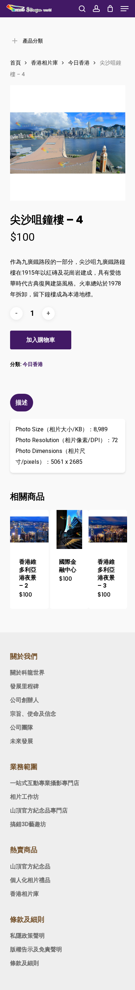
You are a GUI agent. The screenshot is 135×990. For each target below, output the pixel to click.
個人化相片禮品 (30, 880)
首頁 (15, 63)
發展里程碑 (24, 686)
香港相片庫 (44, 63)
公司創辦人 (24, 700)
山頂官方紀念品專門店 (39, 810)
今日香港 (79, 63)
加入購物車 (40, 340)
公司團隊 (21, 727)
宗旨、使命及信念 (33, 713)
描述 (21, 402)
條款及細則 (24, 963)
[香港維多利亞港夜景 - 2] (29, 529)
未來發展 (21, 741)
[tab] (67, 402)
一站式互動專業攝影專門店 (44, 783)
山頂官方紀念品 (30, 866)
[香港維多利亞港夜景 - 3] (108, 529)
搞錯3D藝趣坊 (28, 824)
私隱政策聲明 (27, 935)
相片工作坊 (24, 796)
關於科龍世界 (27, 672)
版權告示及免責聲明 (36, 949)
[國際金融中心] (69, 529)
